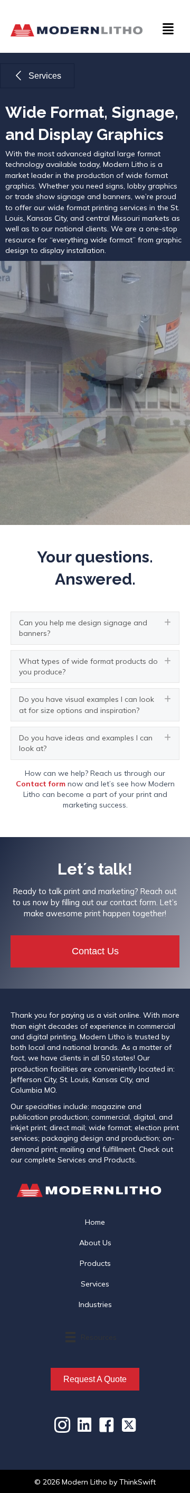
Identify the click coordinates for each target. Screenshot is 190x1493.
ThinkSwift (137, 1482)
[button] (95, 628)
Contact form (40, 783)
